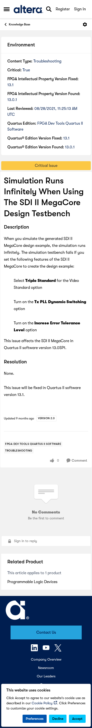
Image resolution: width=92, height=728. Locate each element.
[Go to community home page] (28, 9)
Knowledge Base (19, 24)
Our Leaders (46, 676)
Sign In (80, 9)
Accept (77, 719)
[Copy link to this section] (33, 227)
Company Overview (46, 659)
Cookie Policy (42, 703)
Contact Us (46, 632)
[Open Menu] (84, 24)
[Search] (49, 9)
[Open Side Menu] (6, 9)
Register (63, 9)
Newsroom (46, 668)
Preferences (34, 719)
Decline (57, 719)
